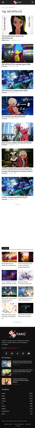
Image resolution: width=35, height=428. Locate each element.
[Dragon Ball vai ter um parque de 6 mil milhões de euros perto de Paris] (9, 257)
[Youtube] (28, 353)
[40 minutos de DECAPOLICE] (17, 105)
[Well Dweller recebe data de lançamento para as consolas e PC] (9, 291)
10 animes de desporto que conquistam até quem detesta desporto (21, 380)
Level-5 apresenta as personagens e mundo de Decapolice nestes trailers (17, 170)
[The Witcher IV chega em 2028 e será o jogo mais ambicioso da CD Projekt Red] (25, 308)
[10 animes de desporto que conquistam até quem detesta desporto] (6, 381)
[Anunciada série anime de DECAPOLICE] (17, 25)
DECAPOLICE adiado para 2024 (15, 90)
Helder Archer (5, 40)
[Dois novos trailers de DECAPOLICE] (17, 131)
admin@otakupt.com (13, 348)
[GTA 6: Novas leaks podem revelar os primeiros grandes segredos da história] (25, 257)
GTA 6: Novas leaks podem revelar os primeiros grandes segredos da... (25, 265)
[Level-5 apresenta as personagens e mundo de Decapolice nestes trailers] (17, 158)
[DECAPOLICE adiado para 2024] (17, 79)
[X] (23, 353)
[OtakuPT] (17, 2)
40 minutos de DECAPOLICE (13, 117)
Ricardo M (4, 92)
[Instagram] (12, 353)
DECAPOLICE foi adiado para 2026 (16, 64)
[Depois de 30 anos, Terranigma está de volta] (25, 275)
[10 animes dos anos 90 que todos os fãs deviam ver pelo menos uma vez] (25, 291)
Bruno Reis (4, 66)
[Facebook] (6, 353)
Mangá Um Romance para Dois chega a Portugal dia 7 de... (9, 316)
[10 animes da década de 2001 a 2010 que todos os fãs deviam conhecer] (6, 372)
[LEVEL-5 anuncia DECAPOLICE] (17, 186)
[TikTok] (17, 353)
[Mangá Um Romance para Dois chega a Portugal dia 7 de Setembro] (9, 308)
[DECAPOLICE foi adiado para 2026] (17, 53)
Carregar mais (17, 322)
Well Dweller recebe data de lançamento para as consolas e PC (9, 300)
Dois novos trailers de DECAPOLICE (17, 143)
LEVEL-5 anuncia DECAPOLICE (14, 197)
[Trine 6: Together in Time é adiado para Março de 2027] (9, 275)
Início (3, 7)
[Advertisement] (17, 222)
